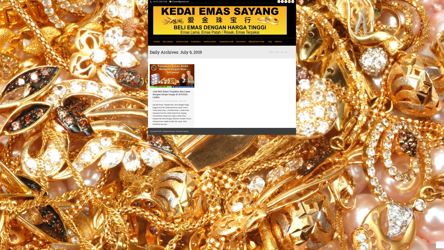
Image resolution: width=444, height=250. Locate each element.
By (170, 101)
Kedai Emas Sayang (182, 131)
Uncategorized (157, 101)
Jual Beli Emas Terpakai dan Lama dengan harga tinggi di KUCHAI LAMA (171, 94)
